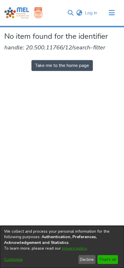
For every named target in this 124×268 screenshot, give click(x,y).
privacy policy (74, 248)
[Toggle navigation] (112, 12)
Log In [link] (91, 13)
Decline (87, 259)
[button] (70, 12)
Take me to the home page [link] (62, 65)
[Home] (16, 13)
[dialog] (62, 247)
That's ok (107, 259)
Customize (13, 259)
